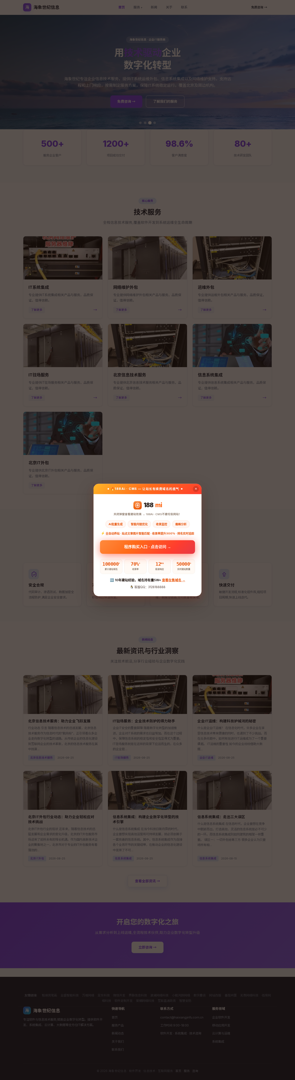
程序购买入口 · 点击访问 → (147, 547)
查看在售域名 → (173, 580)
